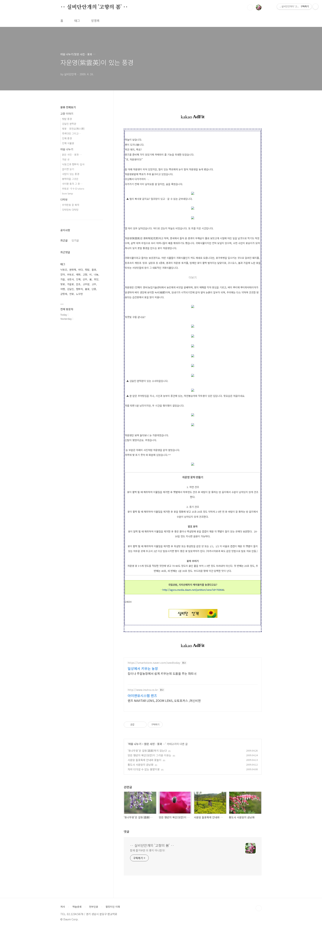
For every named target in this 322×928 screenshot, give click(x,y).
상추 (85, 279)
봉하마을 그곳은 (70, 179)
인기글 (75, 240)
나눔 (96, 274)
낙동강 (63, 269)
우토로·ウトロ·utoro (73, 188)
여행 (62, 289)
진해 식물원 (68, 143)
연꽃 (71, 294)
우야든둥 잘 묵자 (70, 205)
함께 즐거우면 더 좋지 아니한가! (147, 850)
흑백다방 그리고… (71, 133)
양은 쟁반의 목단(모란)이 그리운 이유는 (149, 755)
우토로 (70, 274)
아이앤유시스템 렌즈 (142, 695)
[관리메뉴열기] (315, 6)
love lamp (67, 193)
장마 (62, 274)
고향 (85, 274)
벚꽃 (62, 284)
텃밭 (87, 269)
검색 (250, 7)
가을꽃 (70, 284)
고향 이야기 (66, 113)
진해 (78, 279)
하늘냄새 (76, 906)
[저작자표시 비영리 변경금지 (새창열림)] (168, 724)
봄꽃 (87, 289)
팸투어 (79, 289)
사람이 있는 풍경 (70, 174)
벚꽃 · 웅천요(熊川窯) (73, 128)
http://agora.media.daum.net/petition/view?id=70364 (192, 589)
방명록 (95, 20)
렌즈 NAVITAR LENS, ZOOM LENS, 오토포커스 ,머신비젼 (164, 700)
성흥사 (70, 279)
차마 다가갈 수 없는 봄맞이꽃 (144, 769)
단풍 (94, 289)
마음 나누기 (134, 744)
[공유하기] (137, 724)
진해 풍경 (67, 138)
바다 (80, 269)
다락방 (64, 199)
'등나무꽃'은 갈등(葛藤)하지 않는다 (147, 750)
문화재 (72, 269)
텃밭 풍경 (67, 119)
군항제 (63, 294)
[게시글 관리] (142, 724)
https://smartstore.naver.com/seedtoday (154, 662)
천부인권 (93, 906)
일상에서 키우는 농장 (143, 668)
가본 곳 (66, 159)
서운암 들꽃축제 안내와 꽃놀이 (144, 760)
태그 (77, 20)
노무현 (79, 294)
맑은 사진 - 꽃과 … (154, 744)
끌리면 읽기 (68, 169)
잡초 (78, 284)
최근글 (64, 240)
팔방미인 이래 (113, 906)
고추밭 (86, 284)
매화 (78, 274)
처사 (62, 906)
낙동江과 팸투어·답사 (73, 164)
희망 (96, 279)
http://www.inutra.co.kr (143, 689)
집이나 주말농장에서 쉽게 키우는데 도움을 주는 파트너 (162, 673)
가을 (62, 279)
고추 (94, 284)
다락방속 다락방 (70, 209)
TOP (259, 908)
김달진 (70, 289)
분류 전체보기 (68, 107)
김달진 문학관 (69, 124)
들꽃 (94, 269)
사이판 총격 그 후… (72, 183)
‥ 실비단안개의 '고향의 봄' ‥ (94, 7)
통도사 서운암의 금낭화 (140, 764)
